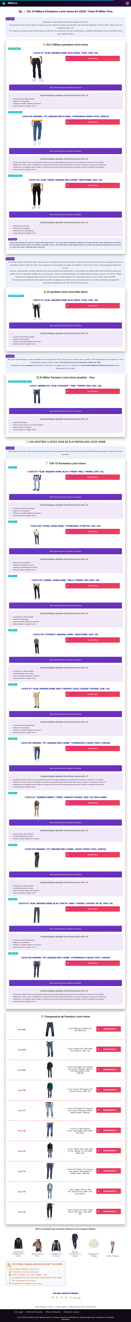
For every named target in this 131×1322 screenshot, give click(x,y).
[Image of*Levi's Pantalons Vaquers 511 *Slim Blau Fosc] (51, 1037)
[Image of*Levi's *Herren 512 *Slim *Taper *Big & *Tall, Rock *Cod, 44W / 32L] (51, 1219)
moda (92, 1229)
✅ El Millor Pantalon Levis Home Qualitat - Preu (28, 1275)
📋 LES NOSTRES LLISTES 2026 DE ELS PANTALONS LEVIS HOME (35, 1278)
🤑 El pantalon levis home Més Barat (24, 1272)
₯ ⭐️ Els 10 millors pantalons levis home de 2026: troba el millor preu (66, 11)
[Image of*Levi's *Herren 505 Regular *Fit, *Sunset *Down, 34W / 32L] (51, 1098)
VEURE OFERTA (109, 1029)
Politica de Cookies (71, 1312)
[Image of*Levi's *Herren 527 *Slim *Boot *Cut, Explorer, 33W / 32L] (51, 1057)
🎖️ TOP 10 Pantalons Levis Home (22, 1280)
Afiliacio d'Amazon (53, 1312)
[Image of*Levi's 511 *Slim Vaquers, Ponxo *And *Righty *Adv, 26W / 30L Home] (51, 1138)
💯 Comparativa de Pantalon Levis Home (25, 1283)
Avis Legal (19, 1312)
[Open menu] (127, 3)
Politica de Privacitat (34, 1312)
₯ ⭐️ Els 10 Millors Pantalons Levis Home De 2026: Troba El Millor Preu (35, 1265)
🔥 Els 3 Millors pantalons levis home (24, 1269)
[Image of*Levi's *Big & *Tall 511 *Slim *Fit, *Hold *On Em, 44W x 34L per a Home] (51, 1199)
